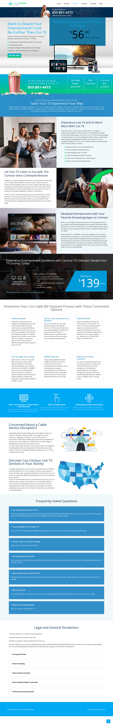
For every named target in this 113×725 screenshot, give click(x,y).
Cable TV (75, 4)
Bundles (66, 4)
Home (59, 4)
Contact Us (101, 709)
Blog (100, 4)
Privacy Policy (91, 709)
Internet (84, 4)
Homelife (93, 4)
